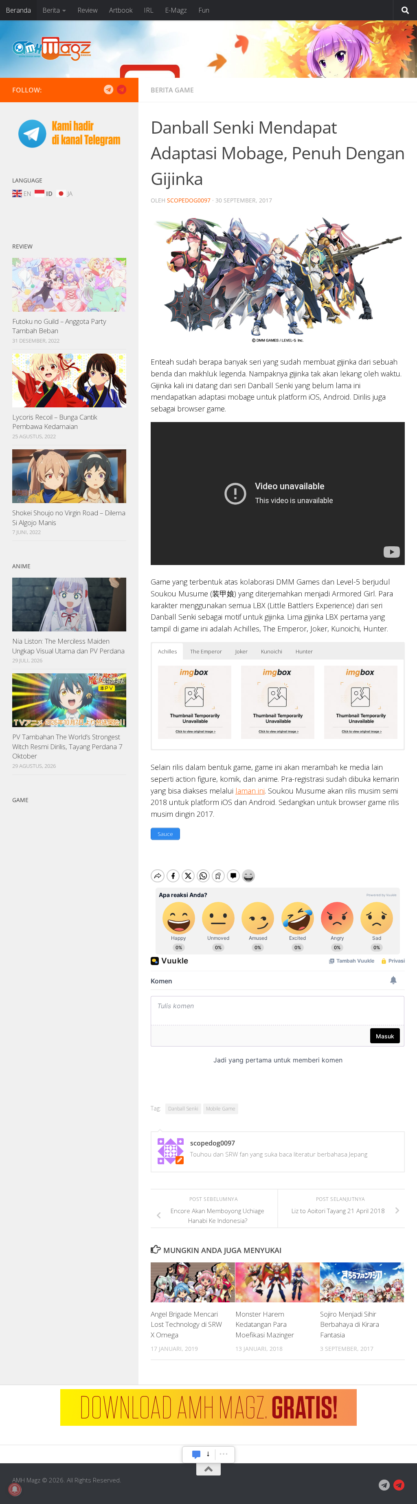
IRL (149, 10)
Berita (51, 10)
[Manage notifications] (14, 1489)
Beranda (18, 10)
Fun (203, 10)
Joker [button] (241, 651)
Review (87, 10)
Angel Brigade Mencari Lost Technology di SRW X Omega (186, 1324)
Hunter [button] (304, 651)
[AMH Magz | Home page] (51, 49)
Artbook (120, 10)
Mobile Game (220, 1108)
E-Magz (176, 10)
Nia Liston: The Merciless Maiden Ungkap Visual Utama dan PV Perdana (68, 645)
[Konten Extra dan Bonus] (108, 90)
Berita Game (172, 90)
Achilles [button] (167, 651)
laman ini (250, 791)
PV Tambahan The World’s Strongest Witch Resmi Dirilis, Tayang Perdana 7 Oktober (67, 746)
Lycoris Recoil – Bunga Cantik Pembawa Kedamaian (54, 421)
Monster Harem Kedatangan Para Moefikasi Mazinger (264, 1324)
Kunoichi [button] (271, 651)
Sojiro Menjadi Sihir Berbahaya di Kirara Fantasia (349, 1324)
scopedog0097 (189, 200)
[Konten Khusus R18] (121, 90)
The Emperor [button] (206, 651)
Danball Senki (183, 1108)
